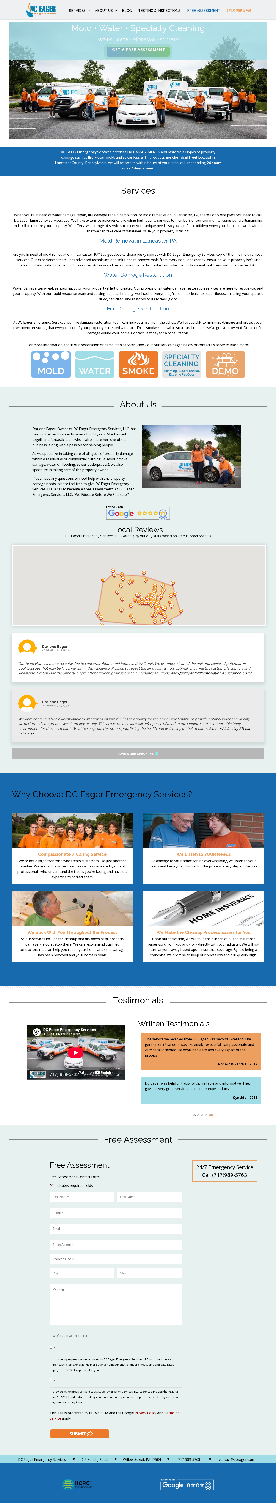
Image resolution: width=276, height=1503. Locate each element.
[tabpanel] (201, 1063)
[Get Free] (138, 52)
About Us (104, 11)
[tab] (195, 1115)
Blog (127, 11)
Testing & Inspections (159, 11)
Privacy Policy (145, 1413)
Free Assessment (203, 11)
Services (77, 11)
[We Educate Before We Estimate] (35, 9)
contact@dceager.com (236, 1459)
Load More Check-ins (136, 753)
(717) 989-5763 (239, 10)
